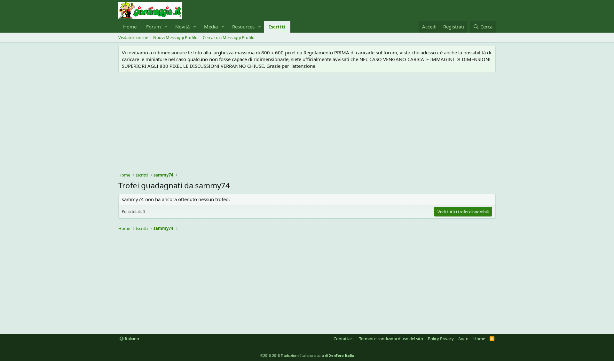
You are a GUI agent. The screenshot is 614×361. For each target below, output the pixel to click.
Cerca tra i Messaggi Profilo (229, 37)
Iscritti (277, 26)
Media (211, 26)
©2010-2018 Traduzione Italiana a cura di (307, 355)
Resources (243, 26)
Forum (153, 26)
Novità (182, 26)
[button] (165, 27)
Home (130, 26)
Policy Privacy (441, 338)
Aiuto (463, 338)
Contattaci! (344, 338)
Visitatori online (133, 37)
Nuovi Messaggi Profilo (175, 37)
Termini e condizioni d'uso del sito (391, 338)
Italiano (131, 338)
